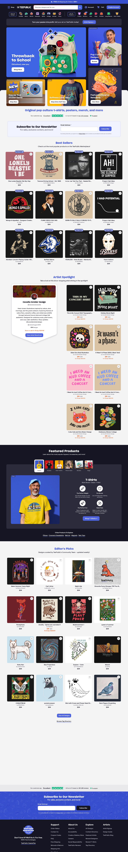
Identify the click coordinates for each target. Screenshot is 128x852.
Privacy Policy (82, 133)
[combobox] (56, 7)
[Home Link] (24, 7)
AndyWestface (17, 80)
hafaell (49, 80)
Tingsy (13, 476)
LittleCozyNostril (93, 28)
